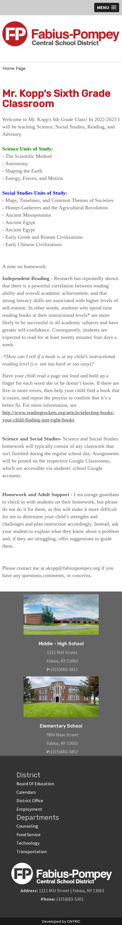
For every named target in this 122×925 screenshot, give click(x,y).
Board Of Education (35, 783)
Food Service (28, 834)
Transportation (31, 851)
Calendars (26, 792)
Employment (29, 809)
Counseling (27, 826)
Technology (27, 843)
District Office (29, 800)
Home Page (14, 68)
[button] (106, 7)
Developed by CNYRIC (61, 921)
